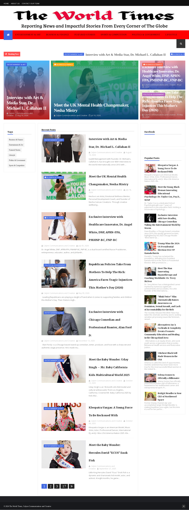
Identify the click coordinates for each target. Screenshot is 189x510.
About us (15, 3)
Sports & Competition (114, 35)
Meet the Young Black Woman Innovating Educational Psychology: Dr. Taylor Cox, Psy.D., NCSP (162, 193)
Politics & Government (146, 35)
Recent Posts (48, 129)
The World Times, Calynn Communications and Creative (30, 506)
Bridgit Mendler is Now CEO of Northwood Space (169, 396)
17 (64, 486)
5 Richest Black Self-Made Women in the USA (168, 356)
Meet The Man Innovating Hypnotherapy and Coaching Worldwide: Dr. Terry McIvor (160, 275)
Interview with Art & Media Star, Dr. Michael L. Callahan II (111, 54)
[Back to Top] (183, 506)
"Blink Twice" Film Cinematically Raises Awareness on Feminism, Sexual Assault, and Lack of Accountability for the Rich (162, 303)
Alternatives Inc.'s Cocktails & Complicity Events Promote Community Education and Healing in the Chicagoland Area (162, 331)
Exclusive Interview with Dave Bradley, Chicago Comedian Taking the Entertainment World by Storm (162, 221)
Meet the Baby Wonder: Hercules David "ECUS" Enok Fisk (108, 452)
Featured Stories (84, 35)
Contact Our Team (30, 3)
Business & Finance (57, 35)
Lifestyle (171, 35)
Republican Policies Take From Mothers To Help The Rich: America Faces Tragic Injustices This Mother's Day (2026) (162, 101)
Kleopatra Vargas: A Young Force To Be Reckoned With (168, 168)
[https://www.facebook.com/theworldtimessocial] (183, 3)
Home (6, 3)
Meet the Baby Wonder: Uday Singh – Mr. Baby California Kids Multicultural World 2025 (109, 367)
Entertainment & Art (28, 35)
